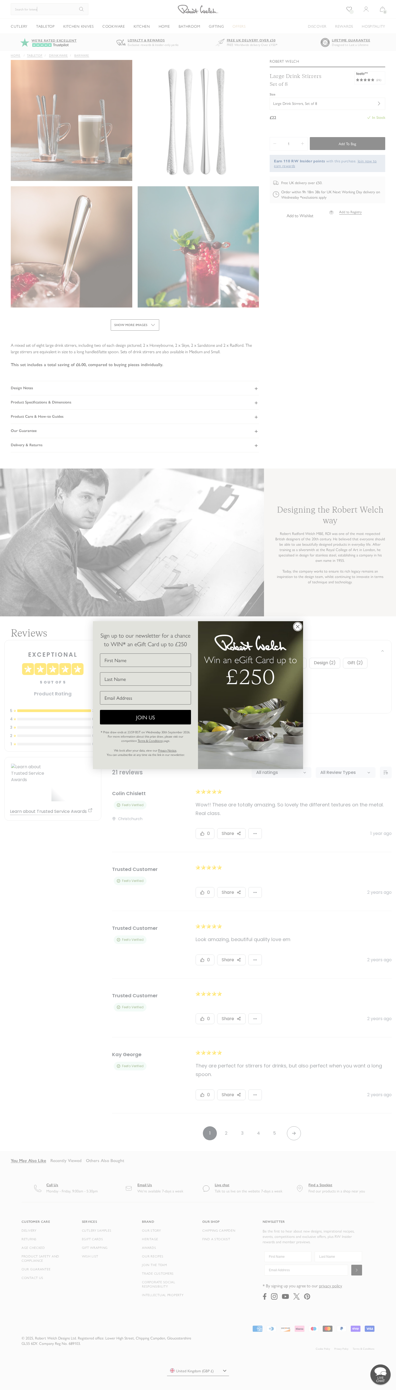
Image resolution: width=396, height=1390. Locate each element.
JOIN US (145, 717)
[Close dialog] (298, 627)
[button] (380, 1374)
